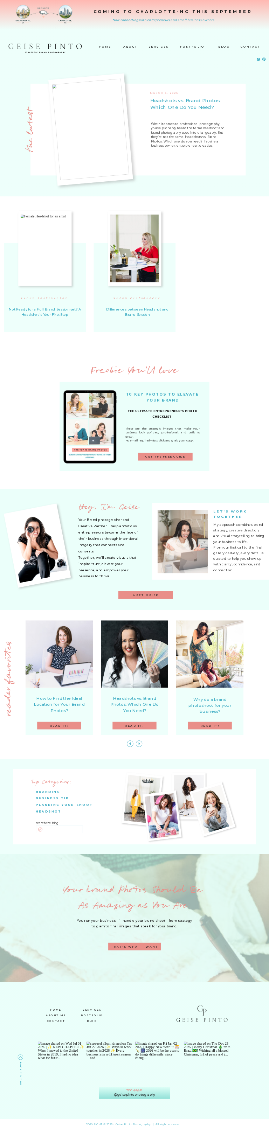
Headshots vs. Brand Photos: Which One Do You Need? (185, 104)
